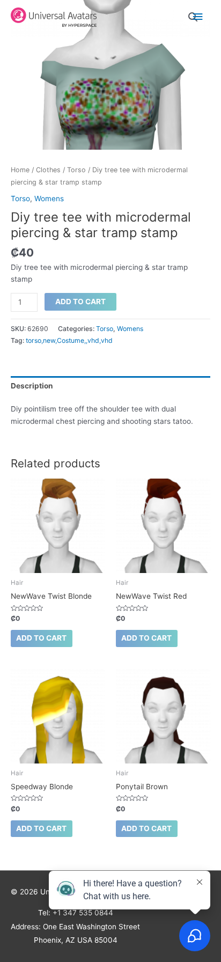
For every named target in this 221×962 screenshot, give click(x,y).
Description (32, 385)
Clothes (48, 170)
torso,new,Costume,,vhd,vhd (69, 340)
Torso (76, 170)
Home (20, 170)
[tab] (110, 385)
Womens (49, 198)
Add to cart (80, 301)
